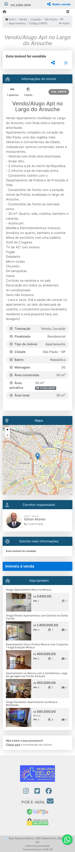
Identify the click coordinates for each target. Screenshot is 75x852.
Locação (36, 19)
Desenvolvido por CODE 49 (37, 849)
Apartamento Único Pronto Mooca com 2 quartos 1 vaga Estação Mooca (37, 646)
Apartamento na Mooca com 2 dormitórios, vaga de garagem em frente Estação (36, 675)
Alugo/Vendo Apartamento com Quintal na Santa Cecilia (37, 617)
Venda (23, 19)
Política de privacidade (37, 845)
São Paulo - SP (54, 19)
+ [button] (7, 429)
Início (12, 19)
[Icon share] (25, 791)
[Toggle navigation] (67, 12)
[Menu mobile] (4, 12)
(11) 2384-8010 (20, 5)
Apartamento (17, 23)
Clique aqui (13, 744)
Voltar (66, 23)
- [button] (7, 434)
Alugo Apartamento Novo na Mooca (28, 589)
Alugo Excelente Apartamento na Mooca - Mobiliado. (32, 703)
